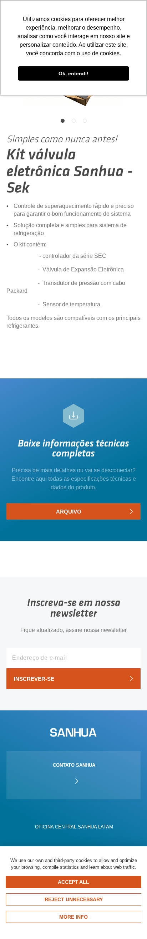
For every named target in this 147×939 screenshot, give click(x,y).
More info (73, 917)
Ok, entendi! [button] (73, 73)
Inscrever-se (34, 679)
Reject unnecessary (74, 899)
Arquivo (68, 512)
